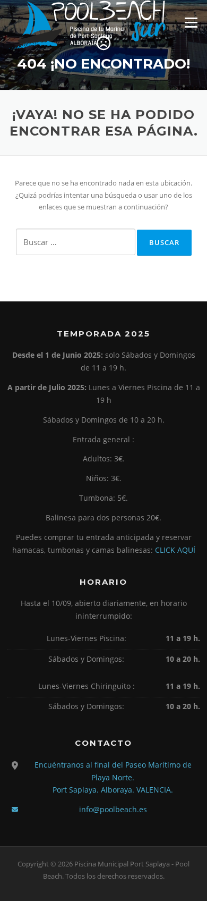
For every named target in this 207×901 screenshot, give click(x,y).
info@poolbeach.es (113, 809)
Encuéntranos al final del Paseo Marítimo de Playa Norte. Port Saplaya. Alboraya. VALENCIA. (113, 777)
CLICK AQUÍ (175, 550)
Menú (191, 22)
